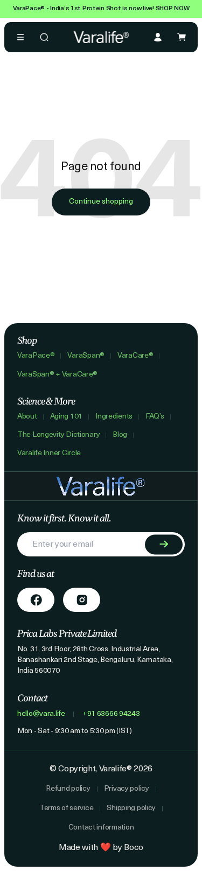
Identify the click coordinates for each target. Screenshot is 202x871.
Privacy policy (126, 789)
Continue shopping (101, 202)
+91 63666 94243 (111, 714)
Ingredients (114, 417)
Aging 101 (66, 417)
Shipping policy (131, 808)
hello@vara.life (41, 714)
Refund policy (68, 789)
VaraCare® (135, 356)
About (27, 417)
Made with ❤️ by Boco (101, 848)
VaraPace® (35, 356)
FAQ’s (154, 417)
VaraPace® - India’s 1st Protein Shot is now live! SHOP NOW (101, 8)
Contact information (101, 828)
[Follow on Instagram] (81, 600)
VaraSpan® (85, 356)
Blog (120, 435)
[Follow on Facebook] (35, 600)
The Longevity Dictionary (58, 435)
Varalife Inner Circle (49, 453)
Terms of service (66, 808)
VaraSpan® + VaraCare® (57, 375)
